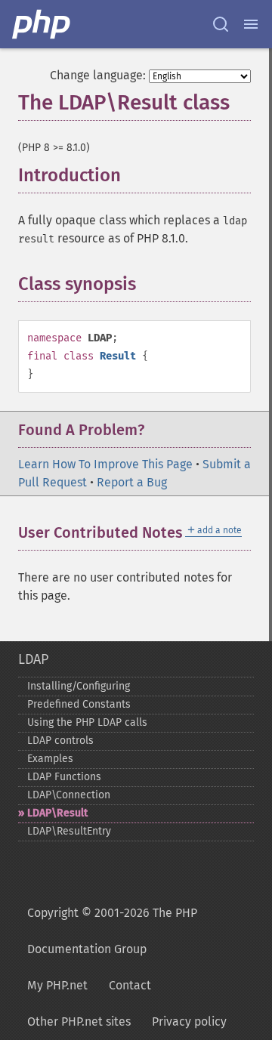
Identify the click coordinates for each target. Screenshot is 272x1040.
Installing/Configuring (78, 686)
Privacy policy (189, 1021)
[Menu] (251, 24)
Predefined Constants (79, 704)
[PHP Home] (42, 24)
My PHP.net (57, 985)
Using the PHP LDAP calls (87, 722)
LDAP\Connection (68, 794)
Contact (130, 985)
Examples (50, 758)
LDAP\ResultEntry (69, 831)
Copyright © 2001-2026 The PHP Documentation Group (112, 931)
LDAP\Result (57, 813)
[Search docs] (221, 24)
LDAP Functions (64, 776)
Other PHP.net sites (79, 1021)
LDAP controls (60, 740)
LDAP (33, 659)
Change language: (98, 75)
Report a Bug (132, 482)
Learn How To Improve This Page (105, 464)
